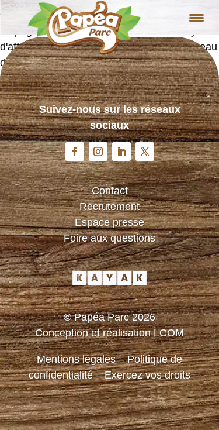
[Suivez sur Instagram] (98, 151)
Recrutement (109, 206)
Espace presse (109, 222)
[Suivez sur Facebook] (74, 151)
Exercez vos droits (147, 375)
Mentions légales (76, 359)
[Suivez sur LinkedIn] (121, 151)
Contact (110, 191)
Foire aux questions (109, 238)
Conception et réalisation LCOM (109, 333)
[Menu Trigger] (196, 17)
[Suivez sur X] (144, 151)
